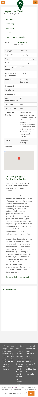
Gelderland (20, 361)
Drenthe (19, 354)
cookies (15, 387)
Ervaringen (9, 28)
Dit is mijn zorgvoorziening (15, 37)
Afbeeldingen (10, 24)
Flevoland (19, 356)
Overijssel (19, 379)
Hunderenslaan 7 (20, 42)
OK (31, 393)
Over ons (29, 359)
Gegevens (9, 19)
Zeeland (19, 384)
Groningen (20, 364)
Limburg (19, 366)
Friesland (19, 359)
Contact (8, 32)
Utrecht (19, 382)
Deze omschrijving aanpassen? (17, 277)
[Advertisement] (19, 311)
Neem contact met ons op (30, 364)
